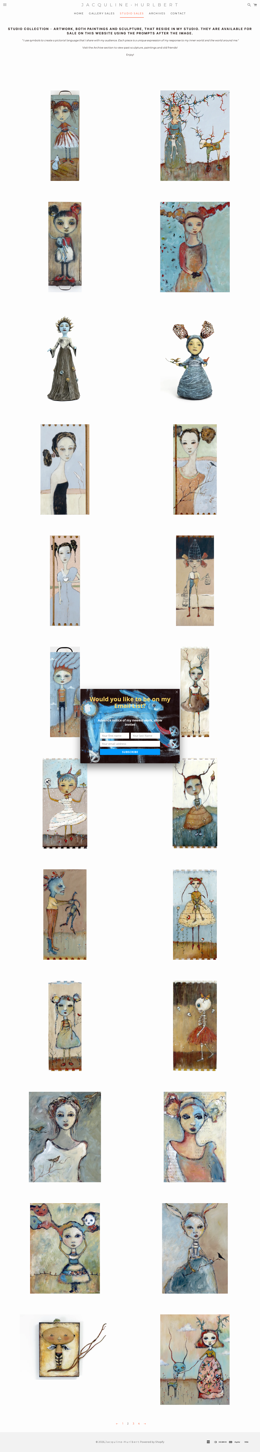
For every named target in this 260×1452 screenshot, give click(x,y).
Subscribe (130, 752)
